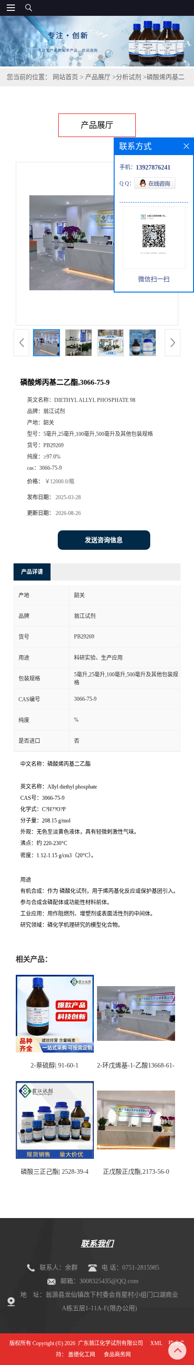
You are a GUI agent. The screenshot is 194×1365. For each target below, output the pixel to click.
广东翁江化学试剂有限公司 (110, 1343)
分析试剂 (128, 77)
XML (156, 1343)
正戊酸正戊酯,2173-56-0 (136, 1171)
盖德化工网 (81, 1354)
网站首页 (65, 77)
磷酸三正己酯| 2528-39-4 (54, 1171)
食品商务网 (117, 1354)
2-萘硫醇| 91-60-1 (55, 1065)
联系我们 (97, 1243)
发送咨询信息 (104, 540)
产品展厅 (98, 77)
